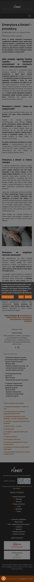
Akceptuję (28, 297)
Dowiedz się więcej (7, 297)
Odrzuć (21, 297)
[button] (3, 578)
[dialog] (17, 291)
